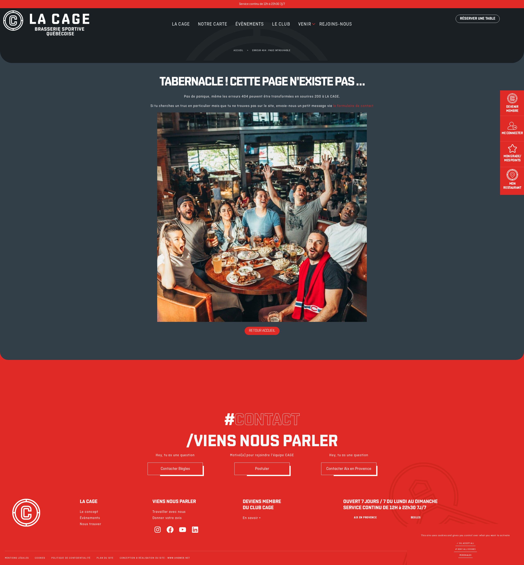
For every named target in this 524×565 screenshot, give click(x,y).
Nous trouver (90, 524)
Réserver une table (477, 19)
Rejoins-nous (335, 24)
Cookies (40, 558)
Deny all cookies (466, 549)
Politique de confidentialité (71, 558)
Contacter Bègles (175, 468)
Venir (304, 24)
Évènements (249, 24)
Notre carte (212, 24)
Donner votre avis (167, 518)
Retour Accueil (262, 331)
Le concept (89, 512)
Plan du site (105, 558)
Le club (281, 24)
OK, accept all (466, 543)
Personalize (465, 555)
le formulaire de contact (353, 106)
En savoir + (252, 518)
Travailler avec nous (169, 512)
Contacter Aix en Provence (348, 468)
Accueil (238, 50)
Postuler (262, 468)
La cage (181, 24)
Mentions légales (17, 558)
